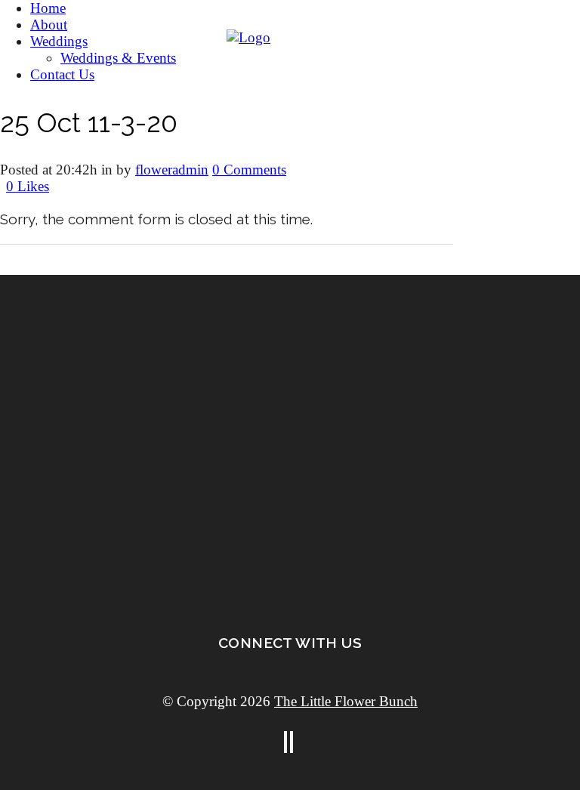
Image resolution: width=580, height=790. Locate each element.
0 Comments (249, 169)
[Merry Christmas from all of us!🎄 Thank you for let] (435, 451)
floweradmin (171, 169)
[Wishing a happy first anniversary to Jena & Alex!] (435, 342)
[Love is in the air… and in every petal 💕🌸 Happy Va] (145, 418)
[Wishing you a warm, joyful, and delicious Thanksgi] (145, 527)
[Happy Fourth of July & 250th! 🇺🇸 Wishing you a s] (145, 309)
